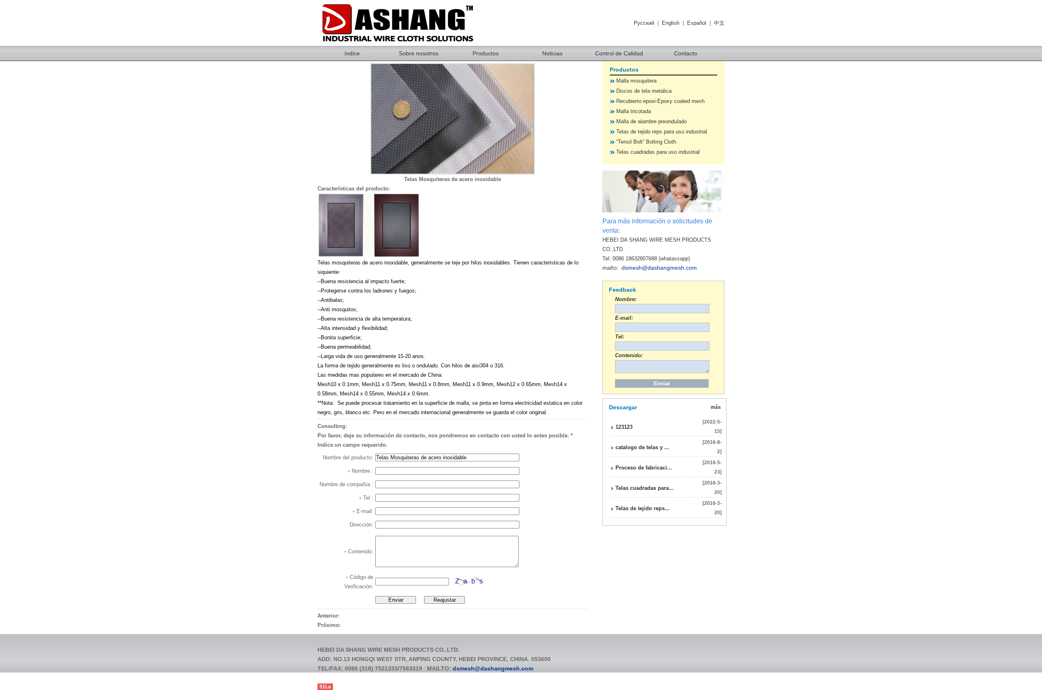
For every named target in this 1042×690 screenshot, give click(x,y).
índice (352, 53)
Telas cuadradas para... (644, 488)
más (716, 407)
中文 (719, 23)
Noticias (552, 53)
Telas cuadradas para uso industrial (658, 152)
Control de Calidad (619, 53)
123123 (624, 427)
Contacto (685, 53)
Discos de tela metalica (644, 91)
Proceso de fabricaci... (643, 468)
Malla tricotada (633, 111)
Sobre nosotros (418, 53)
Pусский (644, 23)
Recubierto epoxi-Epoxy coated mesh (660, 101)
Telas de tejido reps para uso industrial (661, 132)
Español (696, 23)
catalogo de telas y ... (642, 447)
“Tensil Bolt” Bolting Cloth (646, 142)
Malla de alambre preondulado (651, 121)
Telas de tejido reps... (642, 508)
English (670, 23)
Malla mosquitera (636, 81)
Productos (486, 53)
